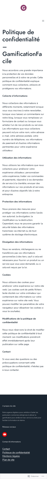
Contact (6, 448)
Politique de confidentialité (16, 452)
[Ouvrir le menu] (43, 20)
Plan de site (8, 459)
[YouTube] (4, 434)
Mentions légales (11, 456)
